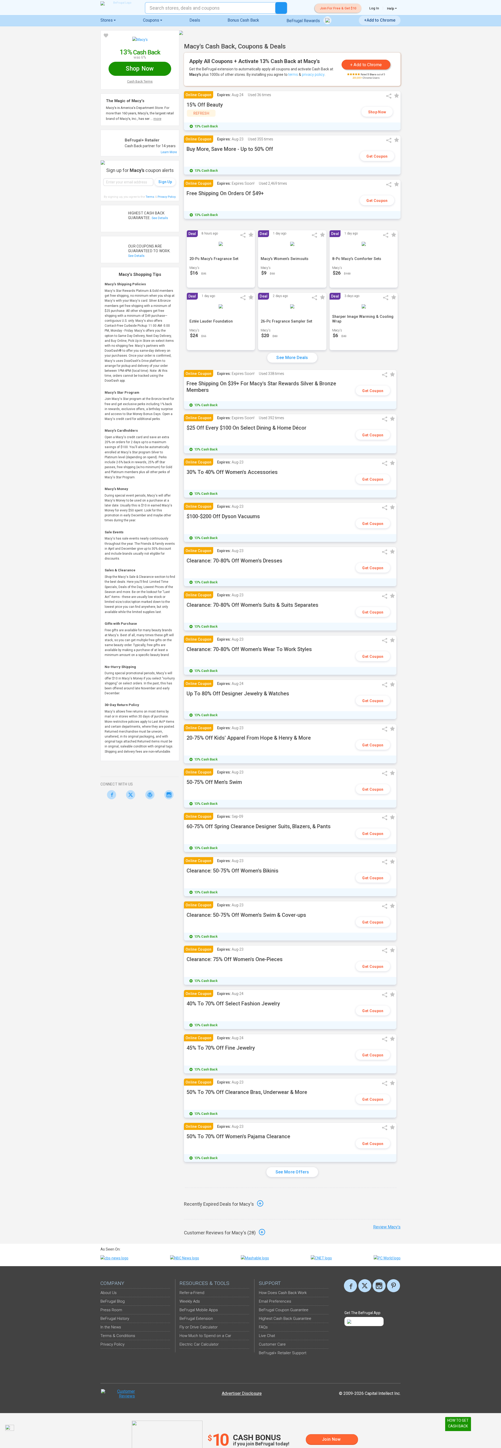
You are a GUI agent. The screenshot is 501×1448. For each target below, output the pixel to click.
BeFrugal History (114, 1318)
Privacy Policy (167, 197)
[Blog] (148, 794)
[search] (281, 8)
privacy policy (313, 74)
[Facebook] (110, 794)
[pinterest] (393, 1285)
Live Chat (267, 1335)
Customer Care (272, 1344)
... (155, 119)
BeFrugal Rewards (304, 20)
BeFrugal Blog (112, 1301)
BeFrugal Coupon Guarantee (283, 1310)
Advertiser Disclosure (242, 1393)
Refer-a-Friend (192, 1292)
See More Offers (292, 1171)
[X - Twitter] (129, 794)
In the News (110, 1327)
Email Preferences (275, 1301)
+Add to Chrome (379, 20)
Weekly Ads (190, 1301)
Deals (194, 20)
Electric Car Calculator (199, 1344)
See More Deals (292, 357)
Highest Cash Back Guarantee (285, 1318)
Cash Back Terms (140, 81)
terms (293, 74)
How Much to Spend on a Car (205, 1335)
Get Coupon (376, 156)
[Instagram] (167, 794)
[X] (364, 1285)
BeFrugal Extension (196, 1318)
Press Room (111, 1310)
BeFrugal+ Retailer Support (282, 1353)
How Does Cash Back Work (283, 1292)
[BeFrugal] (120, 3)
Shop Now (377, 112)
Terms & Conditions (117, 1335)
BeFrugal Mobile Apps (199, 1310)
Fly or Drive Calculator (199, 1327)
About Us (108, 1292)
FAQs (263, 1327)
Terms (150, 197)
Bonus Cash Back (243, 20)
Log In (374, 8)
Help (391, 8)
